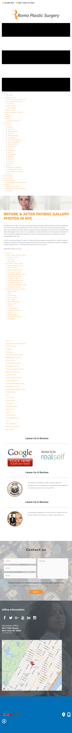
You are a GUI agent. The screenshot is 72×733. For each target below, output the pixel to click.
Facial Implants (13, 308)
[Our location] (69, 714)
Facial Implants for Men (15, 280)
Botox (10, 293)
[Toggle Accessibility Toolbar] (4, 721)
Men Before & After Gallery (14, 263)
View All (8, 253)
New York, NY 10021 (25, 3)
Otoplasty (11, 259)
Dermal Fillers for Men (15, 270)
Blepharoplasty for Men (15, 265)
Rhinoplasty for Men (14, 287)
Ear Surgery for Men (14, 272)
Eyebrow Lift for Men (14, 276)
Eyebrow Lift (12, 304)
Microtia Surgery (13, 257)
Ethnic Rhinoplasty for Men (16, 274)
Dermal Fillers (12, 297)
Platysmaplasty (13, 314)
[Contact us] (63, 714)
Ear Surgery (11, 299)
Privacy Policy (42, 586)
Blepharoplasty (13, 291)
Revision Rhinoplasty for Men (17, 285)
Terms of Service (52, 586)
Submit (36, 592)
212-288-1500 (9, 3)
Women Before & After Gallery (16, 289)
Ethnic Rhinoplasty (14, 301)
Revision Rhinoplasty (14, 316)
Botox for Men (12, 268)
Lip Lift (10, 312)
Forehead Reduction (14, 282)
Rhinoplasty (11, 261)
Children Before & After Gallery (16, 255)
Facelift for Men (13, 278)
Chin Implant (12, 295)
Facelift (10, 306)
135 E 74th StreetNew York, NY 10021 (11, 629)
